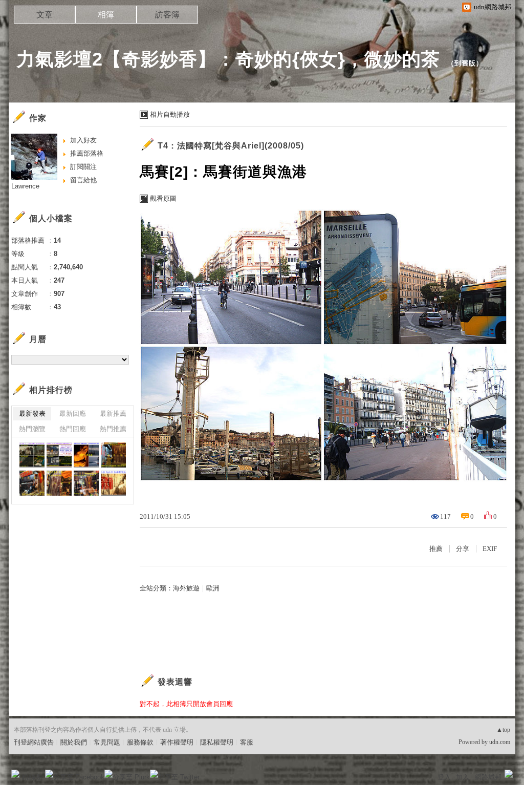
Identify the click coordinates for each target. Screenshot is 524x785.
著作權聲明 (176, 742)
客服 (246, 742)
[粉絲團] (15, 774)
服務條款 (140, 742)
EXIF (490, 549)
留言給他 (83, 180)
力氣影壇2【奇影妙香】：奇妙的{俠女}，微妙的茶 (228, 59)
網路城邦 (488, 777)
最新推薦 (113, 413)
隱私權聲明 (216, 742)
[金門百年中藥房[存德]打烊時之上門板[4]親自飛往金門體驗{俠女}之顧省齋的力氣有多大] (113, 455)
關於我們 (73, 742)
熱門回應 (72, 429)
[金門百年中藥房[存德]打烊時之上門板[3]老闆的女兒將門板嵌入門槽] (32, 483)
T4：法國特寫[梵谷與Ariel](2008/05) (231, 145)
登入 (444, 777)
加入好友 (83, 140)
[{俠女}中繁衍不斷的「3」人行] (32, 455)
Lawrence (25, 186)
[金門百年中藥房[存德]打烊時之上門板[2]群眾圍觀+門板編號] (59, 483)
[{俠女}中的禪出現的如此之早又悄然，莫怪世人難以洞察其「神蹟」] (59, 455)
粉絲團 (32, 777)
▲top (503, 729)
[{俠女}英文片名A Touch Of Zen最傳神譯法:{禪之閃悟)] (113, 483)
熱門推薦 (113, 429)
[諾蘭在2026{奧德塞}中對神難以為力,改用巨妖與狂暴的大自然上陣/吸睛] (86, 455)
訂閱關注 (83, 167)
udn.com (499, 742)
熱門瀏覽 (32, 429)
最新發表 (32, 413)
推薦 (436, 549)
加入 (462, 777)
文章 (44, 14)
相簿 (106, 14)
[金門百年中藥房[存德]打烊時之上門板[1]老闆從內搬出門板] (86, 483)
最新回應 (72, 413)
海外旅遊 (186, 588)
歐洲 (213, 588)
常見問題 (107, 742)
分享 (462, 549)
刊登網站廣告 (34, 742)
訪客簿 (167, 14)
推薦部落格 (86, 153)
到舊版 (465, 63)
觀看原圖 (163, 198)
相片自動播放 (170, 114)
